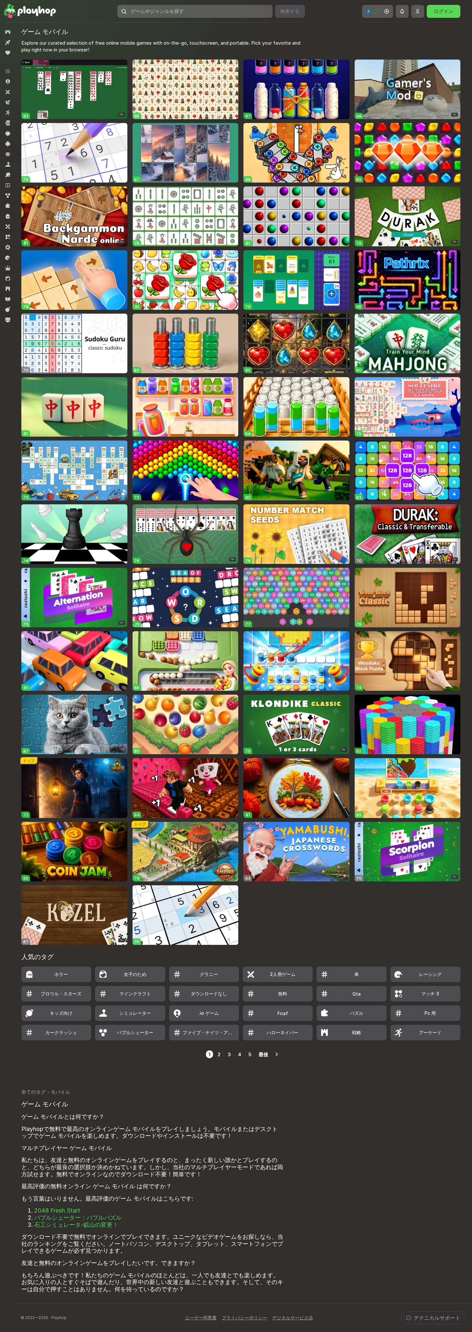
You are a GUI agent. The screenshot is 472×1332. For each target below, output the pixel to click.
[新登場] (7, 42)
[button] (377, 11)
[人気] (7, 53)
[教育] (7, 299)
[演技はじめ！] (7, 309)
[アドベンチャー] (7, 102)
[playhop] (30, 11)
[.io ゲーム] (7, 81)
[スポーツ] (7, 175)
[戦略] (7, 289)
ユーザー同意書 (201, 1317)
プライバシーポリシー (244, 1317)
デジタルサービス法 (292, 1317)
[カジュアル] (7, 133)
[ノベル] (7, 185)
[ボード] (7, 226)
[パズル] (7, 206)
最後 (263, 1054)
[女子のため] (7, 278)
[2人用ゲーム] (7, 92)
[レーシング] (7, 257)
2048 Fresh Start (57, 1210)
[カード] (7, 144)
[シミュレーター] (7, 164)
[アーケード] (7, 112)
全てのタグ (33, 1092)
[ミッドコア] (7, 247)
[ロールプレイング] (7, 268)
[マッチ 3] (7, 237)
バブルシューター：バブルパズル (78, 1217)
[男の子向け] (7, 320)
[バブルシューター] (7, 195)
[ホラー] (7, 216)
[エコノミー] (7, 123)
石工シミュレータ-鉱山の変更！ (76, 1224)
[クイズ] (7, 154)
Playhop (59, 1317)
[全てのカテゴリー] (7, 71)
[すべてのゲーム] (7, 32)
